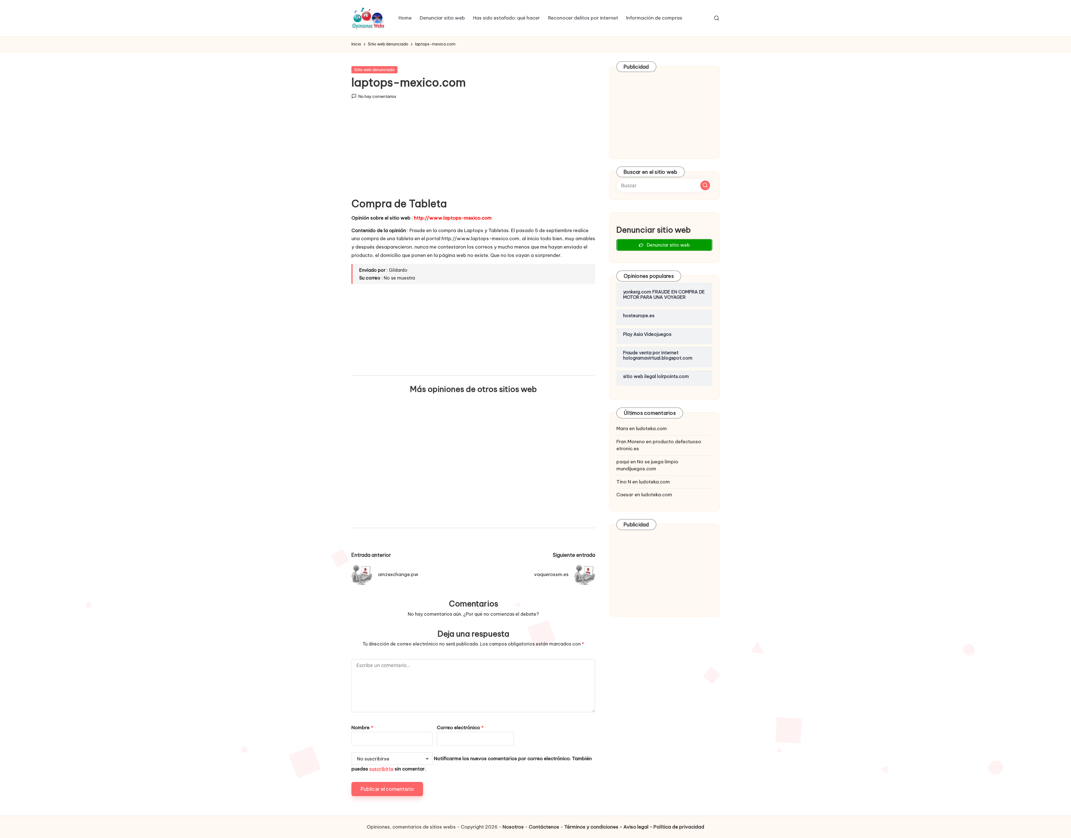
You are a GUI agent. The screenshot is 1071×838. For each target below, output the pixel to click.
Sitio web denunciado (374, 69)
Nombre (362, 727)
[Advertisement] (473, 153)
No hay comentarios (377, 96)
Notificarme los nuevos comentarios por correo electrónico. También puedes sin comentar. (471, 764)
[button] (705, 185)
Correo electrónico (460, 727)
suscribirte (381, 769)
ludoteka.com (651, 428)
